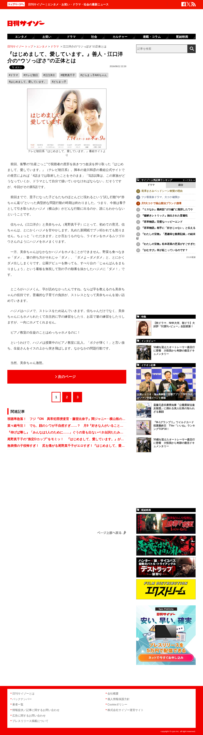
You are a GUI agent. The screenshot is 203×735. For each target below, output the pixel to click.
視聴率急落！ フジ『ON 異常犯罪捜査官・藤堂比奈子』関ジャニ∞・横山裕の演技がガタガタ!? (66, 419)
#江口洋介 (49, 75)
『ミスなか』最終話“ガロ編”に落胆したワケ (167, 209)
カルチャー (120, 36)
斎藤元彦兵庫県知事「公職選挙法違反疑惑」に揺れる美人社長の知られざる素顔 (174, 408)
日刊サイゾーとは (23, 693)
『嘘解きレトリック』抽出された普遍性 (164, 215)
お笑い (46, 36)
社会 (94, 36)
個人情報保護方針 (118, 699)
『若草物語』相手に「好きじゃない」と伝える (168, 227)
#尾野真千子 (68, 75)
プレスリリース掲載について (30, 720)
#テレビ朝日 (31, 75)
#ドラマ (13, 75)
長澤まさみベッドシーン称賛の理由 (162, 190)
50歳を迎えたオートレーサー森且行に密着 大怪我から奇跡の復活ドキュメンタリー (174, 350)
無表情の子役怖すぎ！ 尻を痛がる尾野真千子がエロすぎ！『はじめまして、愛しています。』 (66, 445)
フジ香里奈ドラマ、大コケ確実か (160, 197)
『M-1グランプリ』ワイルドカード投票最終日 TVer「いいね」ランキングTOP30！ (174, 425)
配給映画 (182, 36)
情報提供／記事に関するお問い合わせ (35, 710)
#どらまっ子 (59, 81)
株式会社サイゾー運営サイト (125, 710)
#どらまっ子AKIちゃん (93, 75)
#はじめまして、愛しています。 (27, 81)
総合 (180, 184)
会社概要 (113, 693)
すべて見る (188, 180)
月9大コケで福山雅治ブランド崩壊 (161, 203)
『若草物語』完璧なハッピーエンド (162, 221)
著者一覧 (17, 704)
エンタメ (21, 36)
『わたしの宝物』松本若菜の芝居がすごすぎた (168, 243)
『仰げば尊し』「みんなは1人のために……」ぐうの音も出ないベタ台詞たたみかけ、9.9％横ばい (66, 432)
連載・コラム (152, 36)
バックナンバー (22, 699)
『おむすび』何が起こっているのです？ (164, 250)
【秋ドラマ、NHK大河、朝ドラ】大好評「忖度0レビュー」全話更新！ (174, 324)
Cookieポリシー (117, 704)
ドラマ (151, 184)
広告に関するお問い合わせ (29, 715)
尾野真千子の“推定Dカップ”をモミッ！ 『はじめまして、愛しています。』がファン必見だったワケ (66, 439)
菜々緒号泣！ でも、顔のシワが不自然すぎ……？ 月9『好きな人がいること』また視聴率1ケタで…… (66, 425)
